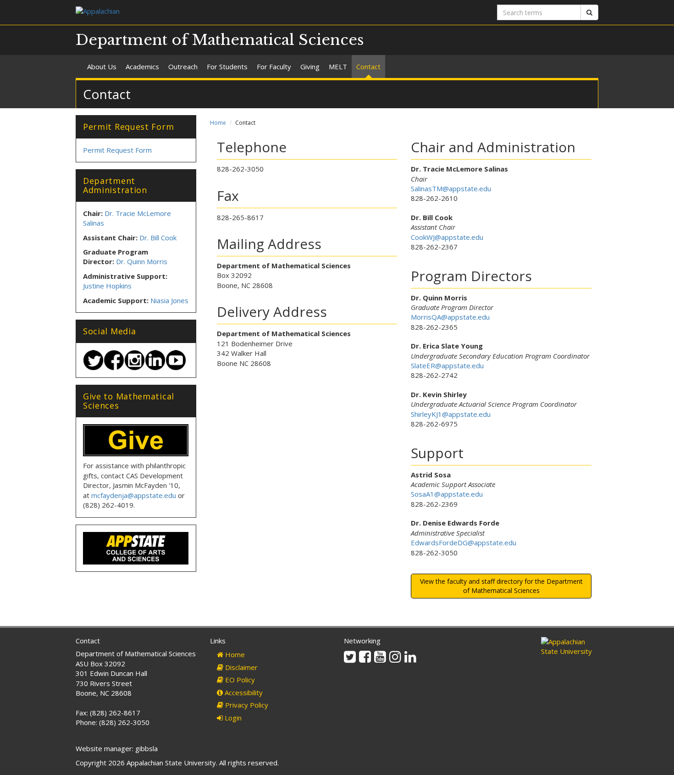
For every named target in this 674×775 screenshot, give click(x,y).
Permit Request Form (117, 150)
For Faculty (274, 66)
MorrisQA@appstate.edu (450, 316)
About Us (101, 66)
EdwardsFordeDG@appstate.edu (463, 542)
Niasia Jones (169, 300)
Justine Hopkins (107, 285)
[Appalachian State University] (203, 12)
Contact (368, 66)
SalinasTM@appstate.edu (451, 188)
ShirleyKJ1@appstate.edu (451, 414)
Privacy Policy (245, 704)
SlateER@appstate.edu (447, 365)
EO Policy (239, 679)
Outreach (183, 66)
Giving (310, 66)
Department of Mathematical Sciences (220, 40)
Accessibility (243, 692)
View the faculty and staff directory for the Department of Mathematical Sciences (501, 586)
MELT (338, 66)
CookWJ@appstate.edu (447, 237)
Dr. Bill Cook (158, 237)
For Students (227, 66)
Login (232, 717)
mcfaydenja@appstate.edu (133, 495)
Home (218, 123)
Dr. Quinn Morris (141, 261)
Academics (142, 66)
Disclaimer (240, 667)
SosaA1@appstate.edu (447, 493)
